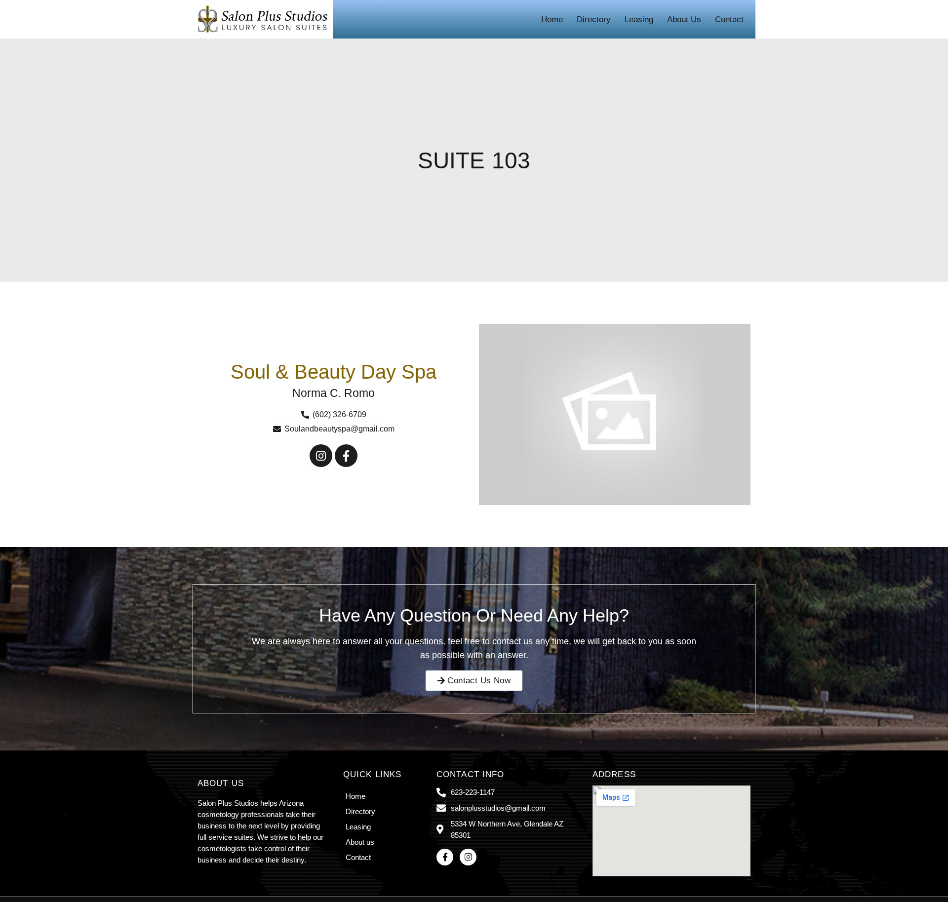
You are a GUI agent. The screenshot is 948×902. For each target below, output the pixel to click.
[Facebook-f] (346, 455)
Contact (729, 19)
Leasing (639, 19)
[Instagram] (321, 455)
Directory (594, 19)
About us (684, 19)
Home (552, 19)
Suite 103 (474, 160)
